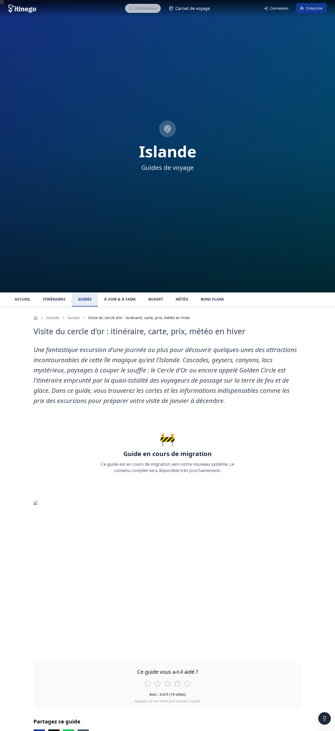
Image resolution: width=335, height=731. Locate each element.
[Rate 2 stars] (157, 684)
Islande (52, 317)
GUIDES (85, 299)
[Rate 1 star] (148, 684)
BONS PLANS (212, 299)
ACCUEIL (22, 299)
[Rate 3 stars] (167, 684)
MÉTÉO (182, 299)
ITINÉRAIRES (54, 299)
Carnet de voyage (192, 8)
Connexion (279, 8)
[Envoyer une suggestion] (324, 718)
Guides (74, 317)
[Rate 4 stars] (177, 684)
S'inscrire (314, 8)
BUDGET (155, 299)
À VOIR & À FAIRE (120, 299)
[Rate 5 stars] (187, 684)
